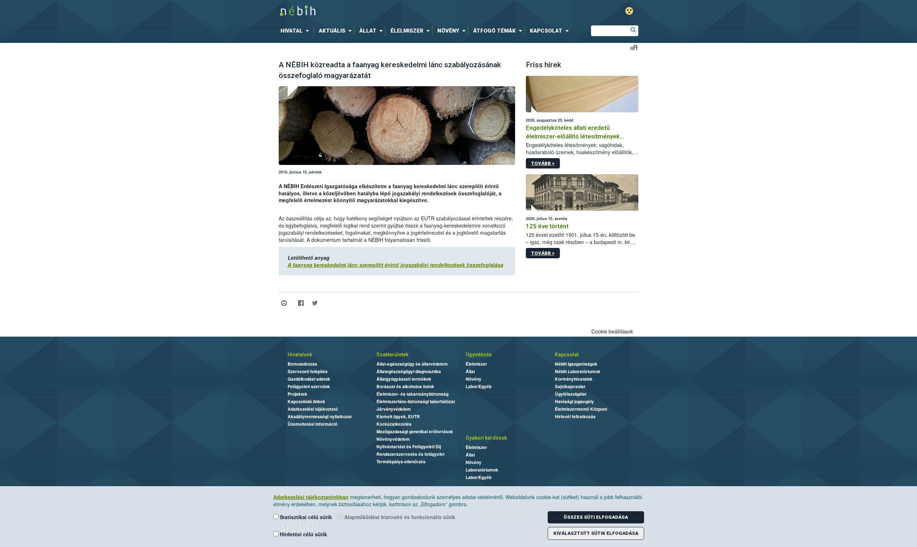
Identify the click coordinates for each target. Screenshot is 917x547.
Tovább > (542, 163)
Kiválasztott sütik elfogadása (595, 533)
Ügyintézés (479, 354)
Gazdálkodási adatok (309, 379)
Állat (470, 371)
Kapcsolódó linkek (306, 401)
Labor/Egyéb (478, 386)
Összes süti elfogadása (595, 517)
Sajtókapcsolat (570, 386)
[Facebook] (301, 303)
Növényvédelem (393, 439)
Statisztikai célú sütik (305, 517)
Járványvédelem (393, 409)
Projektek (297, 394)
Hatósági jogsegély (574, 401)
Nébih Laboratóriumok (577, 371)
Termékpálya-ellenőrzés (401, 461)
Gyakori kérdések (486, 438)
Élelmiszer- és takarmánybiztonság (412, 394)
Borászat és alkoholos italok (405, 386)
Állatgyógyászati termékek (403, 379)
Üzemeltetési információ (312, 424)
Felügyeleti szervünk (309, 386)
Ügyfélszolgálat (570, 394)
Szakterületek (392, 354)
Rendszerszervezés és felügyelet (410, 454)
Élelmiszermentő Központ (581, 409)
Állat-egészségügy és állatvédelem (412, 364)
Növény (473, 379)
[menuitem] (296, 30)
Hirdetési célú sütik (302, 534)
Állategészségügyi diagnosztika (408, 371)
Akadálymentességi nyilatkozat (320, 416)
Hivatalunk (300, 354)
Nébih (382, 11)
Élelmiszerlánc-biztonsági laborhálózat (415, 401)
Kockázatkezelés (394, 424)
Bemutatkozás (302, 364)
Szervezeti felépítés (308, 371)
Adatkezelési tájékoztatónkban (311, 496)
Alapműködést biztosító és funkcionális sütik (399, 517)
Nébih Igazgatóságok (576, 364)
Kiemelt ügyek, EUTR (398, 416)
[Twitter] (315, 303)
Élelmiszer (476, 364)
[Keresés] (633, 30)
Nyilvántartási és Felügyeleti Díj (408, 446)
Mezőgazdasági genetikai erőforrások (414, 431)
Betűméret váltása (633, 47)
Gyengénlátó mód (629, 11)
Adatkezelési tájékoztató (313, 409)
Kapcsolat (566, 354)
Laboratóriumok (482, 470)
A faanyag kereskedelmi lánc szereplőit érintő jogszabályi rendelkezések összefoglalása (395, 264)
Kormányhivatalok (573, 379)
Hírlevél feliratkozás (575, 416)
